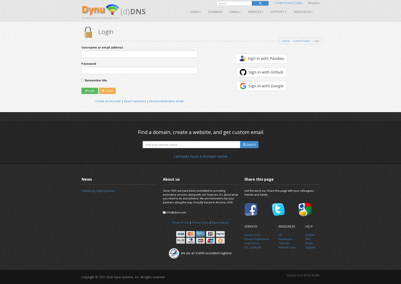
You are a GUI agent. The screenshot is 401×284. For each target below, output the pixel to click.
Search (251, 144)
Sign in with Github (266, 72)
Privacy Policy (200, 222)
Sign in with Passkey (266, 58)
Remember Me (96, 80)
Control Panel (301, 41)
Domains (215, 12)
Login (299, 3)
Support (277, 12)
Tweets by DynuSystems (98, 191)
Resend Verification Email (166, 101)
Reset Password (135, 101)
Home (286, 41)
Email (234, 12)
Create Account (284, 3)
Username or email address (102, 47)
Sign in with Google (266, 85)
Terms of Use (180, 222)
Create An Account (108, 101)
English (313, 3)
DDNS (194, 12)
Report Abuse (220, 222)
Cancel (108, 91)
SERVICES (254, 12)
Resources (302, 12)
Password (88, 64)
